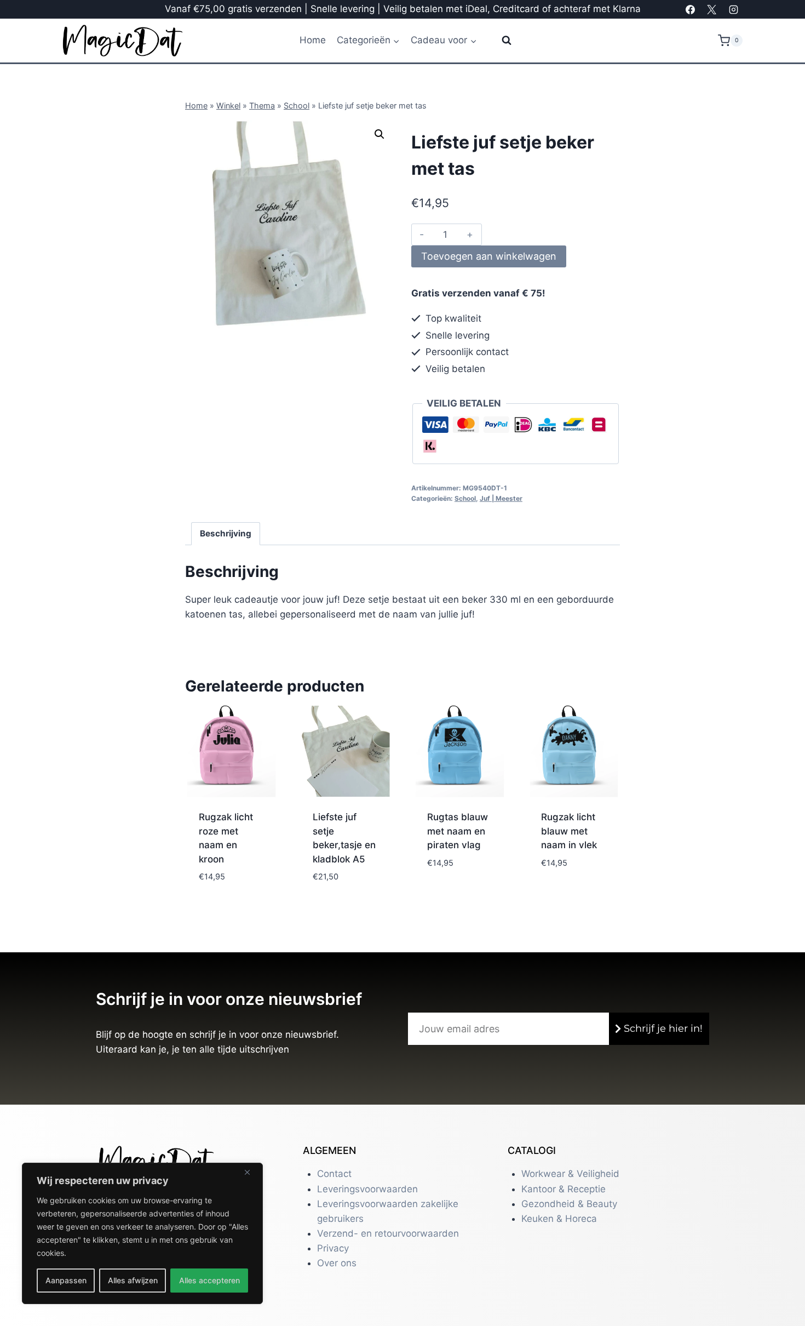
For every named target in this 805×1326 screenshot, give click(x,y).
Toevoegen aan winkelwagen (488, 256)
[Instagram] (733, 9)
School (296, 105)
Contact (334, 1173)
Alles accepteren (209, 1280)
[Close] (251, 1172)
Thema (262, 105)
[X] (712, 9)
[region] (142, 1233)
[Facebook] (690, 9)
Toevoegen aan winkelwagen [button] (229, 879)
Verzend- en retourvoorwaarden (388, 1233)
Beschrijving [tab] (225, 533)
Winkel (228, 105)
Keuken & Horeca (559, 1218)
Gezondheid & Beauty (569, 1203)
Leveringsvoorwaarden (367, 1189)
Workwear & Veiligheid (570, 1173)
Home (313, 40)
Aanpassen (66, 1280)
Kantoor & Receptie (563, 1189)
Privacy (333, 1248)
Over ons (337, 1263)
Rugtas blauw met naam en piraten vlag (457, 830)
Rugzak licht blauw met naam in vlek (569, 830)
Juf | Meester (501, 498)
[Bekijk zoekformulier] (499, 40)
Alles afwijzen (133, 1280)
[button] (379, 134)
